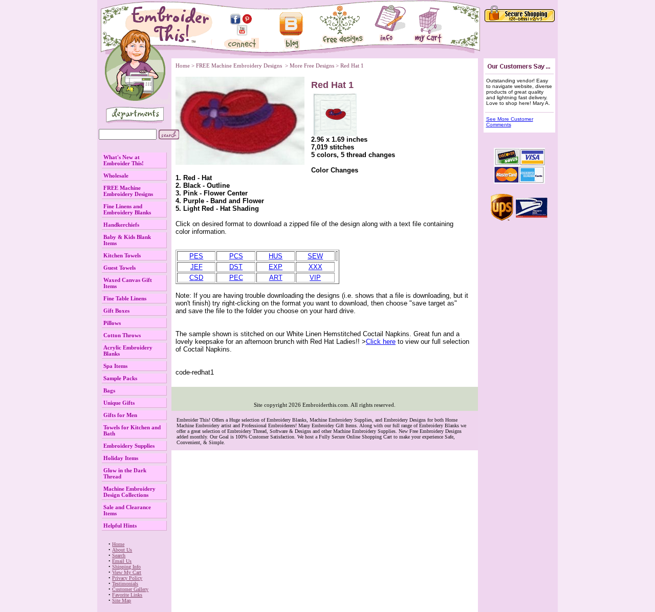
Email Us (122, 561)
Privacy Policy (127, 578)
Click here (381, 341)
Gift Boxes (116, 311)
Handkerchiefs (121, 225)
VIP (315, 277)
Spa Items (115, 366)
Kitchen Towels (122, 255)
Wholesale (115, 175)
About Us (122, 550)
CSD (196, 277)
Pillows (112, 323)
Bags (109, 390)
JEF (196, 267)
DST (236, 267)
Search (118, 555)
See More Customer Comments (509, 121)
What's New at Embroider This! (123, 160)
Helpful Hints (120, 525)
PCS (236, 256)
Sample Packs (120, 378)
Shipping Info (126, 567)
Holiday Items (120, 458)
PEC (236, 277)
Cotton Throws (122, 335)
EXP (275, 267)
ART (275, 277)
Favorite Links (127, 595)
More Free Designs (312, 65)
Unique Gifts (119, 403)
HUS (275, 256)
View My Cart (126, 572)
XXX (315, 267)
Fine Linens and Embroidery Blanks (127, 209)
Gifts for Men (120, 415)
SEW (315, 256)
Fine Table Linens (124, 298)
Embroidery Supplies (129, 446)
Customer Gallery (130, 589)
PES (196, 256)
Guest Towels (119, 268)
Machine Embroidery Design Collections (129, 492)
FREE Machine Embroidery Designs (128, 191)
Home (118, 544)
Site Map (121, 600)
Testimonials (125, 583)
